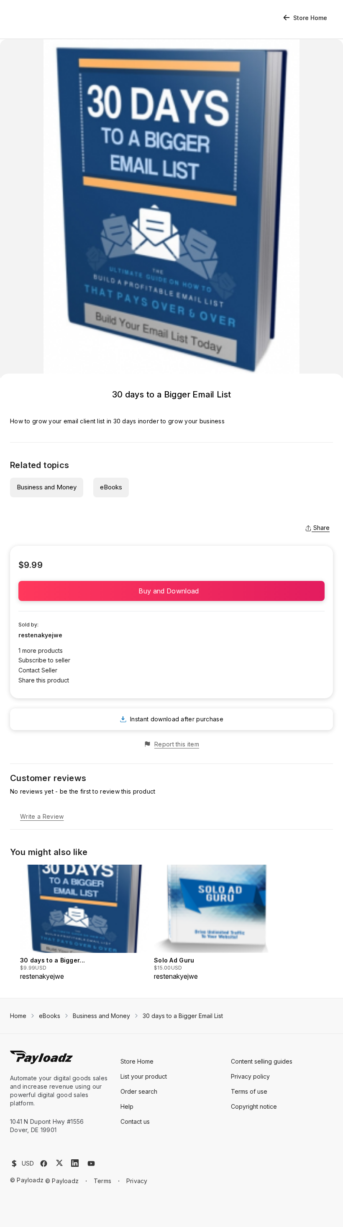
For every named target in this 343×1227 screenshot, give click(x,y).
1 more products (40, 650)
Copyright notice (254, 1106)
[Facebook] (44, 1163)
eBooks (111, 487)
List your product (143, 1076)
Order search (138, 1091)
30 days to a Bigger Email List (183, 1015)
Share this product (43, 680)
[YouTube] (91, 1163)
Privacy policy (250, 1076)
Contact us (135, 1121)
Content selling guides (261, 1061)
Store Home (310, 17)
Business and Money (47, 487)
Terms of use (249, 1091)
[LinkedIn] (75, 1163)
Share (321, 527)
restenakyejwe (40, 635)
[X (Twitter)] (59, 1162)
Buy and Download (171, 591)
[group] (84, 923)
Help (126, 1106)
